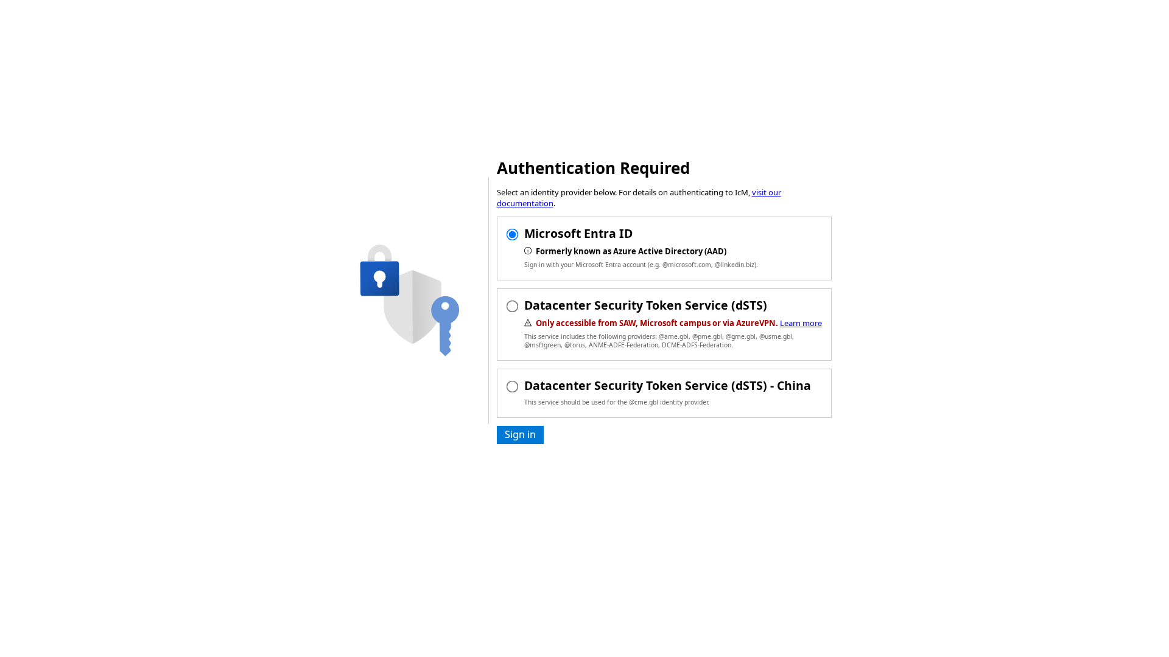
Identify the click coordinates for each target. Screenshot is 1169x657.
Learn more (801, 323)
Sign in (520, 434)
